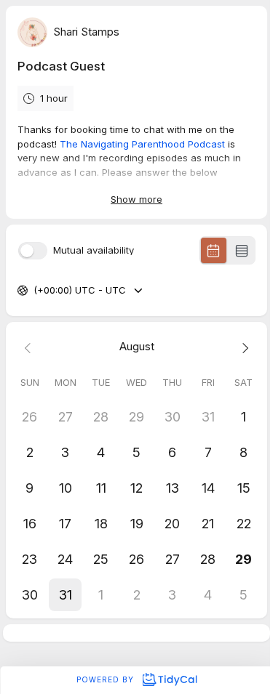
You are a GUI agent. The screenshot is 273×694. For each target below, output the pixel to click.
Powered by (106, 679)
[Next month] (243, 347)
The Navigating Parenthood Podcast (144, 144)
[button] (65, 595)
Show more (136, 199)
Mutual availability (93, 250)
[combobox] (34, 290)
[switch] (32, 250)
